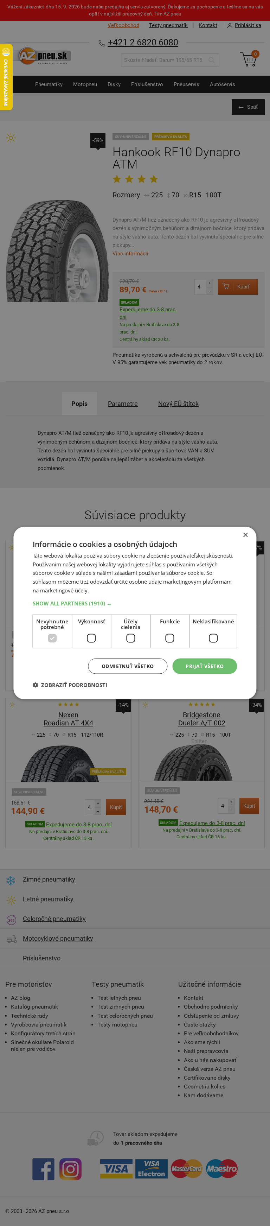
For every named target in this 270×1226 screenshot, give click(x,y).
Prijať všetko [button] (205, 665)
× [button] (245, 535)
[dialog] (134, 613)
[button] (135, 603)
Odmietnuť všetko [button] (128, 665)
